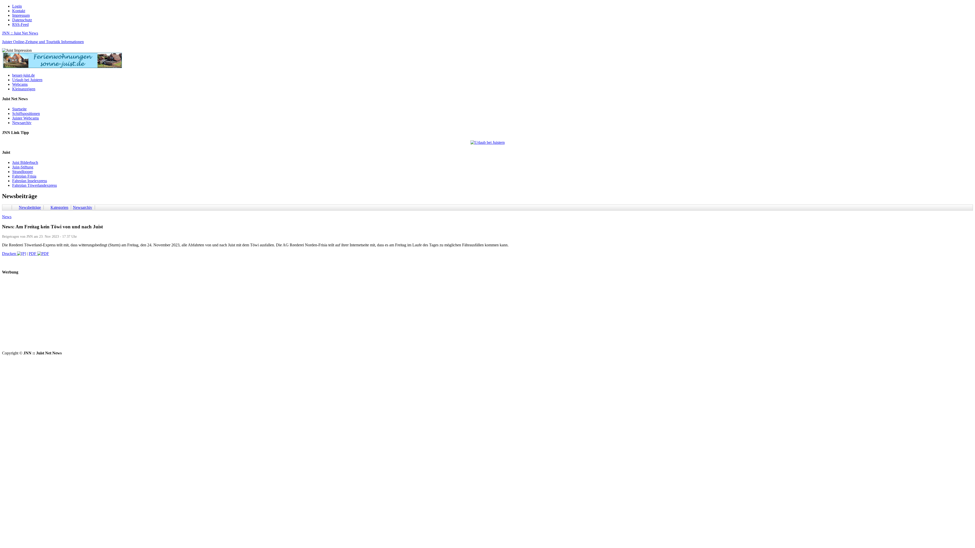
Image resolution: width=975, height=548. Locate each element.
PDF (33, 253)
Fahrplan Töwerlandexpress (34, 185)
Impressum (21, 15)
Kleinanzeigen (23, 89)
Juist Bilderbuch (25, 162)
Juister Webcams (25, 118)
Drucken (9, 253)
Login (17, 6)
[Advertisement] (154, 315)
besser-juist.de (23, 75)
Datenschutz (22, 20)
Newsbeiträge (30, 207)
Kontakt (18, 11)
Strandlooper (22, 171)
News (6, 217)
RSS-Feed (20, 24)
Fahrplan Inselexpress (29, 181)
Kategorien (59, 207)
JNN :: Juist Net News (20, 33)
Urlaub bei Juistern (27, 80)
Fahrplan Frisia (24, 176)
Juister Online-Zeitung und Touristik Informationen (43, 42)
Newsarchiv (21, 123)
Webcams (20, 84)
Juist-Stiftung (22, 167)
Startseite (19, 109)
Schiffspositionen (26, 113)
